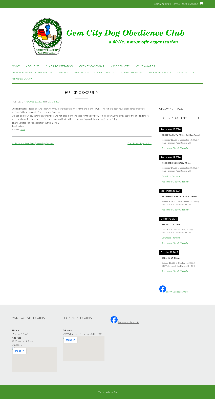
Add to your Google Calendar (175, 148)
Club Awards (145, 66)
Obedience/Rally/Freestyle (32, 72)
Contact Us (185, 72)
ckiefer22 (53, 101)
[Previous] (163, 118)
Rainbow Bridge (159, 72)
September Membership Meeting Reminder (33, 143)
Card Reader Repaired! (139, 143)
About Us (32, 66)
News (22, 129)
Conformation (131, 72)
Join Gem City (120, 66)
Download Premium (171, 176)
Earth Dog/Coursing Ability (94, 72)
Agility (63, 72)
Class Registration (59, 66)
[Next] (199, 118)
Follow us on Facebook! (177, 291)
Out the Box (112, 392)
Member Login (22, 78)
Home (15, 66)
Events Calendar (91, 66)
